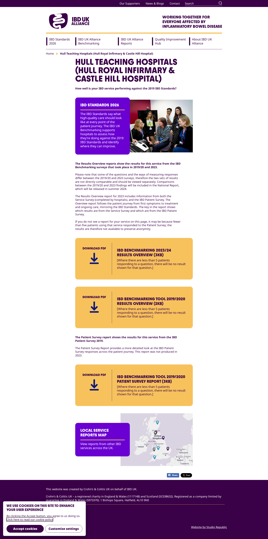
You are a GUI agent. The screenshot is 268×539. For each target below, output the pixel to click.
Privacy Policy (55, 521)
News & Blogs (155, 3)
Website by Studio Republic (209, 527)
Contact (175, 3)
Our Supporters (130, 3)
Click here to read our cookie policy (30, 519)
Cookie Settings (56, 527)
